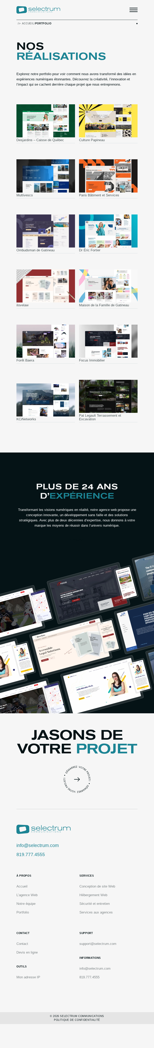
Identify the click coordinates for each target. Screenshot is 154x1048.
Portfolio (22, 912)
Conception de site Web (97, 886)
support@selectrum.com (97, 944)
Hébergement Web (93, 895)
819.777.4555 (30, 854)
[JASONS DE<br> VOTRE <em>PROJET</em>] (77, 779)
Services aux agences (96, 912)
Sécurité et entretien (94, 904)
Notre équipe (25, 904)
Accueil (28, 23)
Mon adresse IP (28, 977)
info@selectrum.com (37, 845)
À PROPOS (77, 540)
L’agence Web (26, 895)
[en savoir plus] (45, 123)
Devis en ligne (27, 952)
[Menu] (134, 10)
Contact (22, 944)
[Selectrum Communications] (38, 9)
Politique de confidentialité (77, 1019)
